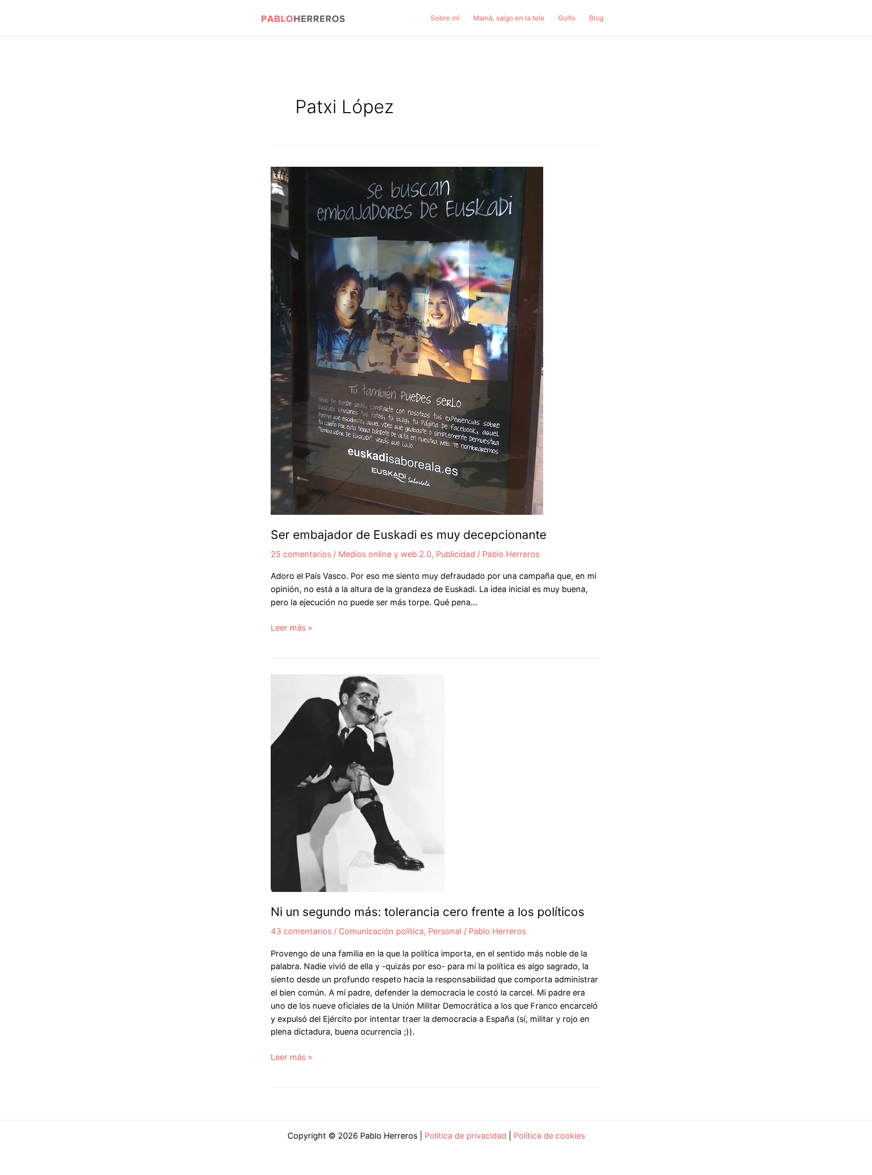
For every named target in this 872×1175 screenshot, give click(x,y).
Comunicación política (381, 931)
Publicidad (455, 554)
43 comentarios (301, 931)
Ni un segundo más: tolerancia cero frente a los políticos (428, 912)
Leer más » (291, 628)
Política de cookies (549, 1135)
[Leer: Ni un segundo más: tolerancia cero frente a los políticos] (358, 782)
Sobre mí (445, 18)
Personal (444, 931)
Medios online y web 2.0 (384, 554)
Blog (596, 18)
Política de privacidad (465, 1135)
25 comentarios (301, 554)
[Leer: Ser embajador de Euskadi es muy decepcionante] (407, 340)
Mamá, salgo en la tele (509, 18)
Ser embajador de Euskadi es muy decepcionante (408, 535)
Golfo (566, 18)
